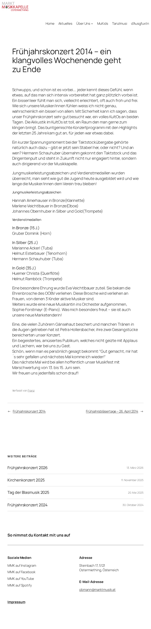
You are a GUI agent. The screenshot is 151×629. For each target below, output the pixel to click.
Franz (31, 390)
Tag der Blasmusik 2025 (28, 492)
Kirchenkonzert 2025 (25, 480)
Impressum (16, 602)
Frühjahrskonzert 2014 (29, 411)
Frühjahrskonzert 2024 (27, 505)
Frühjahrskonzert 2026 (27, 468)
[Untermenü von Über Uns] (92, 23)
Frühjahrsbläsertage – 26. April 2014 (112, 411)
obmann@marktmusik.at (97, 589)
